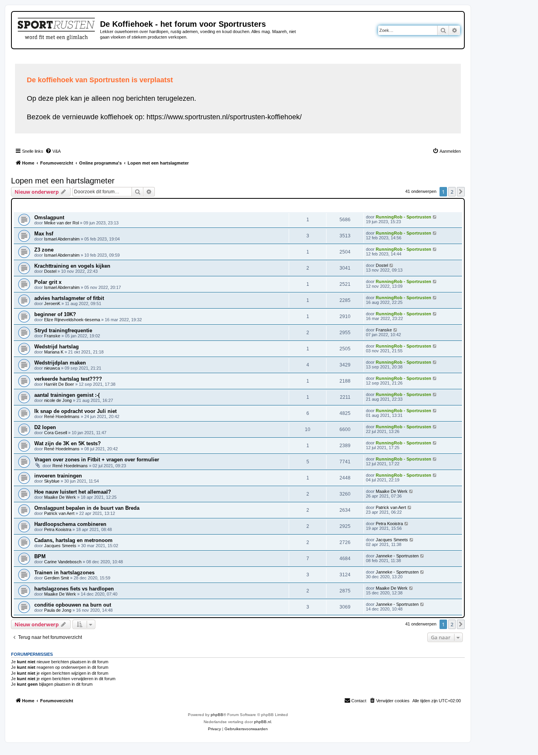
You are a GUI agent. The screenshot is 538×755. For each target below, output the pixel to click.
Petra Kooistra (57, 529)
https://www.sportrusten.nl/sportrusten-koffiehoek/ (224, 117)
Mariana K (53, 352)
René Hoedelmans (62, 416)
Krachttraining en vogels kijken (72, 266)
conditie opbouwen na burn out (72, 605)
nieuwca (52, 368)
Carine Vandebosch (63, 561)
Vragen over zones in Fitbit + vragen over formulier (96, 460)
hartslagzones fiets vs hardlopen (74, 589)
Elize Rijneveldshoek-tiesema (72, 319)
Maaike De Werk (60, 497)
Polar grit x (47, 282)
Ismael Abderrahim (62, 239)
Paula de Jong (57, 610)
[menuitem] (53, 151)
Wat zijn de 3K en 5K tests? (67, 443)
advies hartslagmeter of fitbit (69, 298)
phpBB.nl (262, 722)
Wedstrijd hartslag (56, 347)
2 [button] (452, 191)
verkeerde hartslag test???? (68, 379)
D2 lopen (45, 427)
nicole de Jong (58, 400)
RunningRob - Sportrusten (403, 217)
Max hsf (43, 234)
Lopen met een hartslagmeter (63, 180)
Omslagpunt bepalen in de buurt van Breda (86, 508)
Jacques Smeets (60, 545)
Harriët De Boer (59, 384)
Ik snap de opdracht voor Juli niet (75, 411)
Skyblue (51, 481)
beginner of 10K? (55, 314)
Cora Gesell (55, 432)
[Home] (57, 27)
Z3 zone (44, 250)
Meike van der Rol (61, 222)
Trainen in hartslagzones (64, 573)
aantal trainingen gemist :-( (67, 395)
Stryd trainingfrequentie (63, 330)
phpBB (217, 714)
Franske (52, 335)
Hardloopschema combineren (70, 524)
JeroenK (52, 303)
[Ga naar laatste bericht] (435, 217)
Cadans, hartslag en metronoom (73, 540)
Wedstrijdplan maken (60, 363)
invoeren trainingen (58, 476)
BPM (40, 556)
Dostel (50, 271)
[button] (461, 191)
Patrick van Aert (59, 513)
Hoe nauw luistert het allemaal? (72, 492)
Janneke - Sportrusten (397, 555)
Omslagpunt (49, 217)
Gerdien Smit (56, 578)
